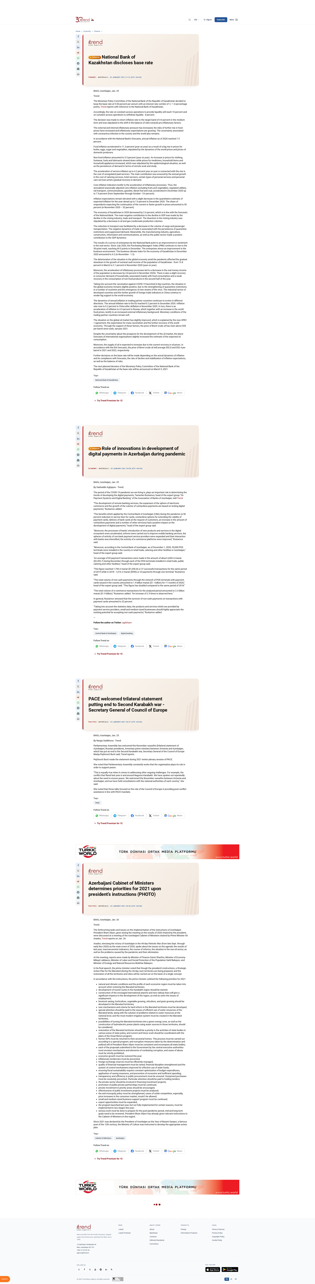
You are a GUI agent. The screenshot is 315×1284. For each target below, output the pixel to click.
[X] (90, 1269)
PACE (97, 803)
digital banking (127, 633)
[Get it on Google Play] (230, 1269)
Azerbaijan (120, 1138)
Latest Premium (124, 1233)
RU (236, 1279)
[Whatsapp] (79, 1269)
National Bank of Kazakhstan (106, 380)
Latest (120, 1229)
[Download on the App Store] (212, 1269)
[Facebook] (84, 1269)
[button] (78, 36)
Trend (103, 106)
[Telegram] (100, 1269)
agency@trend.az (83, 1253)
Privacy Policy (217, 1233)
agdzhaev (127, 622)
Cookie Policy (217, 1240)
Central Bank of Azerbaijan (105, 633)
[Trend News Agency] (84, 1227)
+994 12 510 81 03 (83, 1250)
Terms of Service (218, 1229)
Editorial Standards (157, 1240)
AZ (231, 1279)
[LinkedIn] (106, 1269)
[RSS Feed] (111, 1269)
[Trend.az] (85, 19)
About (152, 1229)
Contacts (153, 1237)
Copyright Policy (218, 1237)
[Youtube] (95, 1269)
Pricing (183, 1229)
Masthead (153, 1233)
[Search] (189, 19)
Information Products (189, 1233)
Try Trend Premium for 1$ (109, 400)
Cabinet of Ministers (103, 1138)
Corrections (154, 1244)
